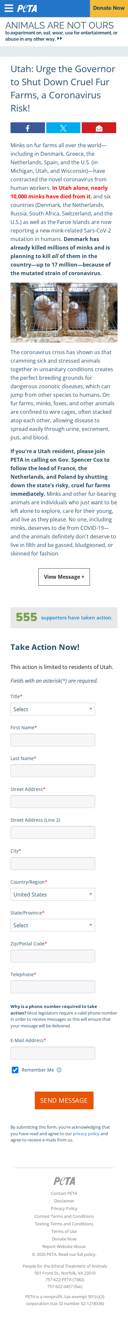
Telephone (22, 974)
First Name (22, 727)
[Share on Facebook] (28, 127)
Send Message (64, 1100)
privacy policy (86, 1134)
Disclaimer (64, 1201)
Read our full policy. (77, 1254)
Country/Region (28, 882)
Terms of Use (64, 1231)
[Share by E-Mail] (99, 127)
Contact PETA (64, 1193)
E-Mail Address (27, 1040)
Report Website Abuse (64, 1246)
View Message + (64, 576)
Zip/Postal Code (28, 943)
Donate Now (64, 1239)
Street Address (27, 789)
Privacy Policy (64, 1208)
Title (15, 696)
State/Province (26, 913)
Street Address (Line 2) (35, 820)
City (15, 851)
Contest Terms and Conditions (64, 1216)
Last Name (22, 758)
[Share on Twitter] (63, 127)
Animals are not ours (59, 25)
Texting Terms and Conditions (64, 1224)
